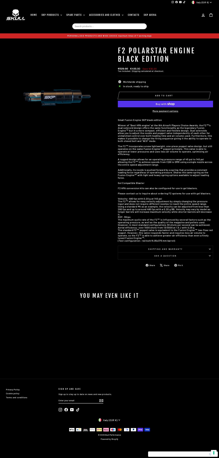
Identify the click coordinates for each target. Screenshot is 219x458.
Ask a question (165, 256)
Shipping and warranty (165, 249)
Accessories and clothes (105, 14)
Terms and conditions (16, 397)
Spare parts (74, 14)
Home (34, 14)
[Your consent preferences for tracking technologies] (214, 453)
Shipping (136, 71)
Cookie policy (12, 393)
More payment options (165, 111)
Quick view (30, 352)
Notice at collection (163, 454)
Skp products (51, 14)
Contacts (133, 14)
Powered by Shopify (109, 439)
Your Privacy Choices (193, 454)
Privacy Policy (13, 389)
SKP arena (150, 14)
